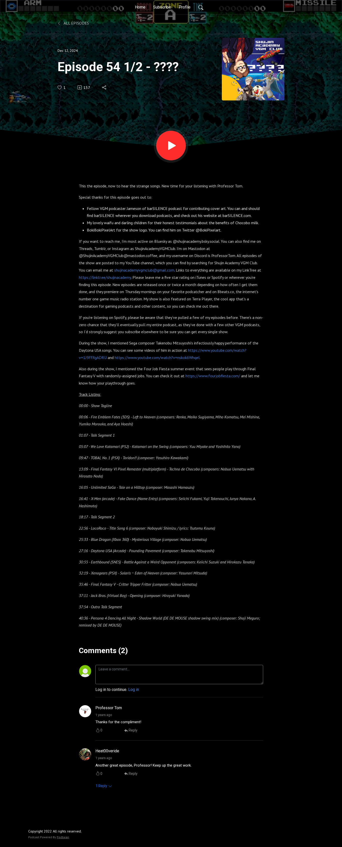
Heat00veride (107, 751)
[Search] (200, 7)
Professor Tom (108, 707)
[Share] (104, 87)
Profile (185, 7)
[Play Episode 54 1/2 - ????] (171, 145)
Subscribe (162, 7)
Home (140, 7)
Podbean (63, 837)
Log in (133, 689)
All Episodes (76, 23)
